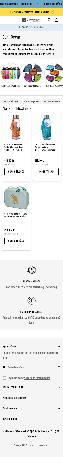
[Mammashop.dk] (31, 19)
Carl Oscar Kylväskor (32, 86)
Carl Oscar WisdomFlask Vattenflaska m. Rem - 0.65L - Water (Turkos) (45, 147)
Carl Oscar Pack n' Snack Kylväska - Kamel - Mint (15, 215)
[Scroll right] (61, 101)
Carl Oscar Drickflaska (10, 86)
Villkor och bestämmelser (37, 378)
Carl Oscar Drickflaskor (11, 101)
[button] (56, 20)
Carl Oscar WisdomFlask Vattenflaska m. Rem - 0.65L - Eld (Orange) (15, 147)
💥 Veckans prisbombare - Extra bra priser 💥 (31, 12)
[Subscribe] (56, 366)
